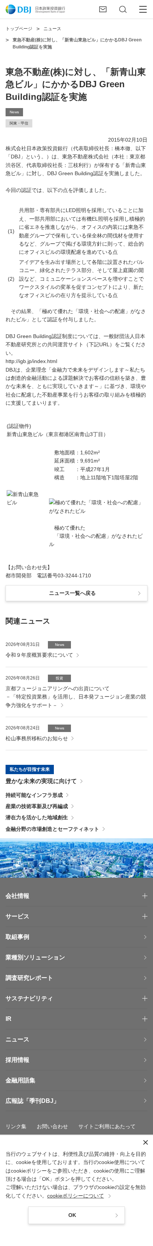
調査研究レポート (29, 978)
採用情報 (17, 1060)
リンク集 (16, 1126)
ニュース (17, 1039)
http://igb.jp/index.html (31, 361)
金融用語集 (20, 1080)
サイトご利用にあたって (107, 1126)
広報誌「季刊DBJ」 (32, 1101)
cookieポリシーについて (75, 1196)
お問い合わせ (52, 1126)
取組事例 (17, 937)
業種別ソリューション (35, 957)
